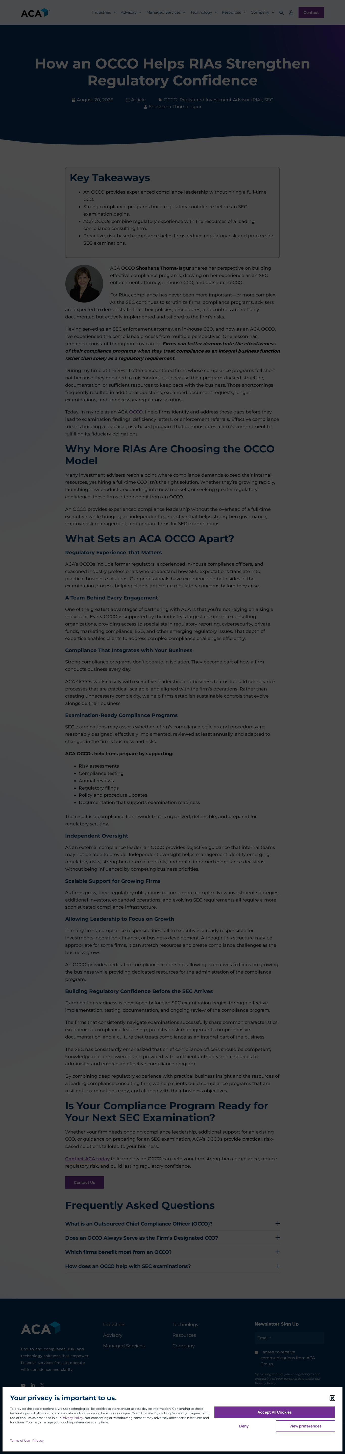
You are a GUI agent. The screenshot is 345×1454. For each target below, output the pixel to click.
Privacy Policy (72, 1418)
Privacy (38, 1440)
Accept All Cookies (275, 1412)
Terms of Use (20, 1440)
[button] (332, 1398)
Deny (244, 1426)
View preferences (305, 1426)
